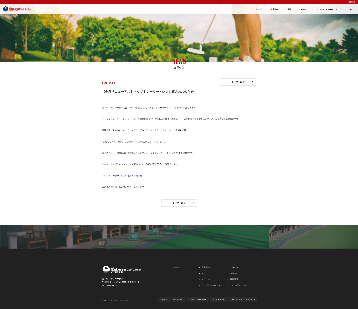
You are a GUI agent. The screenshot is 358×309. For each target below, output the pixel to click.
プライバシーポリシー (198, 300)
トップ (258, 9)
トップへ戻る (238, 82)
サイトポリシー (218, 300)
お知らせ (234, 273)
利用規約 (164, 300)
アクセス (350, 9)
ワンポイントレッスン (327, 9)
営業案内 (274, 9)
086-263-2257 (112, 285)
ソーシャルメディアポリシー (241, 300)
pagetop (179, 252)
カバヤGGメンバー (239, 285)
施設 (289, 9)
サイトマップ (178, 300)
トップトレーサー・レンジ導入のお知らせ (122, 175)
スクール (304, 9)
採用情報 (351, 2)
